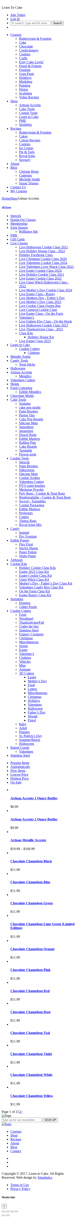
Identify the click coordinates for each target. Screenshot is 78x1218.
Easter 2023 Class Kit (34, 571)
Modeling (25, 81)
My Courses (18, 191)
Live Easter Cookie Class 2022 (40, 278)
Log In (15, 19)
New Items (17, 770)
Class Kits (26, 333)
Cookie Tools (28, 113)
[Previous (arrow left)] (3, 1215)
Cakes (23, 136)
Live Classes (19, 243)
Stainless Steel (29, 630)
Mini (22, 665)
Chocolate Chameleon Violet (31, 1054)
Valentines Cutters (22, 380)
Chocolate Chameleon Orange (32, 949)
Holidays (25, 78)
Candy (15, 528)
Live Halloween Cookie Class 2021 (43, 247)
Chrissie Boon (29, 171)
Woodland (26, 618)
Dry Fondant (28, 536)
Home (6, 198)
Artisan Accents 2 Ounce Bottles (33, 819)
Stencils (15, 216)
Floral (32, 720)
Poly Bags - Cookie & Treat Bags (42, 493)
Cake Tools (27, 109)
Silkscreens (26, 470)
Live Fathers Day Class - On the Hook (45, 321)
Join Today (18, 15)
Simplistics (44, 1177)
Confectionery (29, 50)
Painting (24, 85)
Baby (22, 724)
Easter (23, 650)
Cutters (24, 517)
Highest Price (19, 778)
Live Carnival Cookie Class (38, 310)
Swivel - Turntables (32, 501)
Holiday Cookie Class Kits (37, 568)
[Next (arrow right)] (8, 1215)
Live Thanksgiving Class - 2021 (41, 329)
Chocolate (26, 46)
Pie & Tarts (26, 152)
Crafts (23, 58)
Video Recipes (29, 97)
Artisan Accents (30, 105)
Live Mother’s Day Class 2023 (40, 302)
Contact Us (18, 187)
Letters (32, 689)
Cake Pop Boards (31, 419)
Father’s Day (37, 712)
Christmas (26, 638)
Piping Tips (27, 415)
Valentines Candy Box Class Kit (41, 587)
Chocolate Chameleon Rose (30, 1012)
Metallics (25, 376)
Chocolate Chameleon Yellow (31, 1096)
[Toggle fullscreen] (12, 1211)
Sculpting (25, 93)
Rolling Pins (27, 442)
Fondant (24, 70)
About (14, 164)
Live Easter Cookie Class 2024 (40, 270)
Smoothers (26, 427)
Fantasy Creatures (31, 634)
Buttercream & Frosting (35, 38)
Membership (19, 223)
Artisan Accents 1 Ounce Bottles (33, 798)
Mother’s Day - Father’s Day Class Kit (45, 583)
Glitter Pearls (28, 607)
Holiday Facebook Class (36, 255)
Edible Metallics (30, 392)
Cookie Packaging (31, 505)
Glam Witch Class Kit (34, 579)
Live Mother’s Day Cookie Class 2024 (45, 290)
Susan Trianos (28, 183)
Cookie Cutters (29, 349)
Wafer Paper (27, 556)
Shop (14, 101)
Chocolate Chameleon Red (30, 991)
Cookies (24, 54)
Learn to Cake (29, 117)
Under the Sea (29, 626)
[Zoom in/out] (16, 1211)
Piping (23, 89)
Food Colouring (21, 388)
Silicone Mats (28, 423)
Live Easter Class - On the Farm (41, 313)
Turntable (25, 450)
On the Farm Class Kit (34, 591)
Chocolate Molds (22, 396)
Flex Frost (26, 544)
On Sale (15, 782)
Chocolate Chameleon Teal (30, 1033)
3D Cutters (26, 673)
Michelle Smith (29, 179)
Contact (15, 1151)
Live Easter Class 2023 (35, 341)
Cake (22, 42)
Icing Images (19, 227)
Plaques (24, 732)
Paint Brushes (28, 411)
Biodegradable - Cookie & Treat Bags (45, 497)
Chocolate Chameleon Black (31, 861)
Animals (25, 669)
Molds (14, 384)
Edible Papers (19, 540)
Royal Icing (27, 156)
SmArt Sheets (28, 548)
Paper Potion (28, 552)
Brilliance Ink (28, 231)
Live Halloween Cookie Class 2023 (43, 325)
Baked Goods (19, 747)
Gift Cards (17, 239)
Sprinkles (25, 124)
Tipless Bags (27, 521)
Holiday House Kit (41, 337)
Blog (13, 167)
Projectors (26, 513)
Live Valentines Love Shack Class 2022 (46, 266)
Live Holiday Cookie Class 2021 (41, 274)
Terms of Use (19, 1185)
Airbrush (16, 560)
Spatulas (25, 403)
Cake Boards (28, 446)
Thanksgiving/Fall (31, 622)
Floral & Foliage (30, 66)
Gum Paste (26, 74)
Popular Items (19, 763)
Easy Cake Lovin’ (31, 62)
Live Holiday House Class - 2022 (42, 251)
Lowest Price (19, 774)
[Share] (8, 1211)
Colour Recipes (29, 140)
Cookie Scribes (29, 478)
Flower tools (27, 454)
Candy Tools (19, 360)
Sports (23, 646)
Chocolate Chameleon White (31, 1075)
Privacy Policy (20, 1189)
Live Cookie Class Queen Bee (40, 306)
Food (22, 614)
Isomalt (24, 532)
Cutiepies (25, 175)
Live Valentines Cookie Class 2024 (43, 263)
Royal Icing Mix (30, 525)
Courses (15, 34)
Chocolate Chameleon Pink (30, 970)
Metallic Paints (20, 356)
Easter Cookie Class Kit (35, 575)
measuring (26, 431)
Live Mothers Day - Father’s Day (42, 298)
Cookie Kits (18, 564)
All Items (6, 207)
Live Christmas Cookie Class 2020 (43, 259)
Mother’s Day (37, 681)
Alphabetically (20, 767)
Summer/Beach (29, 740)
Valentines (35, 704)
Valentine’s (26, 317)
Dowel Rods (27, 435)
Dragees (24, 603)
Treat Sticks (27, 364)
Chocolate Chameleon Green (31, 903)
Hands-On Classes (23, 220)
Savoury (25, 160)
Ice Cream (26, 148)
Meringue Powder (31, 489)
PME (22, 121)
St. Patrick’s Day (30, 736)
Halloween (17, 368)
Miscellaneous (29, 642)
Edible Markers (29, 439)
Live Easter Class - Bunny (37, 294)
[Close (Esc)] (3, 1211)
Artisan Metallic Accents (28, 840)
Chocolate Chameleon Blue (30, 882)
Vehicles (25, 661)
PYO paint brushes (32, 485)
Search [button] (57, 23)
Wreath (32, 716)
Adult (23, 728)
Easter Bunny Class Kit (35, 595)
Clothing (34, 353)
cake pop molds (30, 407)
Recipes (15, 128)
